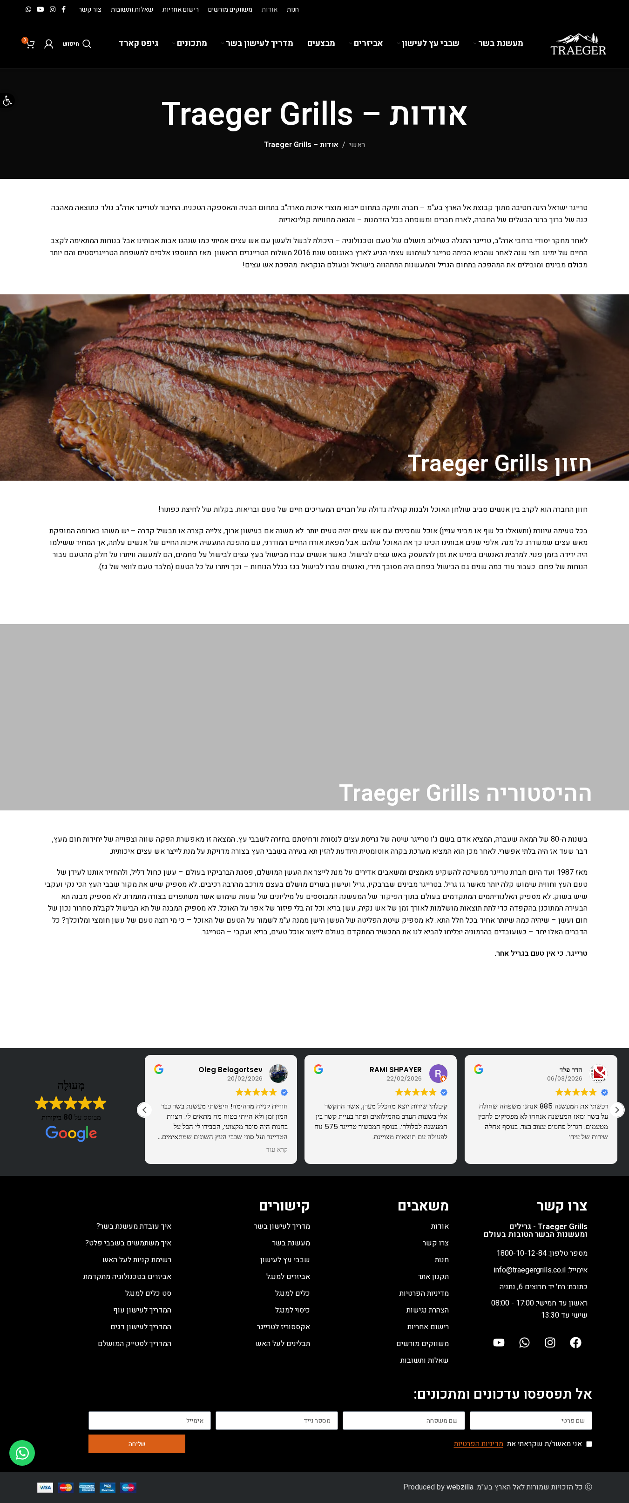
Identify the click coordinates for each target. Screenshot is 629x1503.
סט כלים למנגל (148, 1293)
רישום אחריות (428, 1327)
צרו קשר (436, 1243)
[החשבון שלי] (49, 43)
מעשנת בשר (291, 1243)
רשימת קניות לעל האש (136, 1259)
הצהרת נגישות (427, 1310)
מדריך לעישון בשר (282, 1226)
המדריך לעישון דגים (140, 1327)
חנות (442, 1259)
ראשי (357, 144)
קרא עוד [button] (277, 1150)
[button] (617, 1110)
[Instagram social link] (52, 9)
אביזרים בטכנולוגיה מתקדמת (127, 1276)
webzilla (459, 1487)
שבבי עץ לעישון (285, 1259)
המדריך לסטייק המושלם (134, 1343)
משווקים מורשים (422, 1343)
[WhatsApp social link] (28, 9)
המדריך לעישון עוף (142, 1310)
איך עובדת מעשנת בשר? (133, 1226)
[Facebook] (576, 1342)
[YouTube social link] (40, 9)
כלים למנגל (292, 1293)
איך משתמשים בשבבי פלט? (128, 1243)
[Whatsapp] (524, 1342)
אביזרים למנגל (288, 1276)
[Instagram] (550, 1342)
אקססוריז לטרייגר (283, 1327)
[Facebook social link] (63, 9)
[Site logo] (578, 43)
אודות (440, 1226)
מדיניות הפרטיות (424, 1293)
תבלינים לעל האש (283, 1343)
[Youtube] (499, 1342)
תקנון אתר (433, 1276)
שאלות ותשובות (424, 1360)
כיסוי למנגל (292, 1310)
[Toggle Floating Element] (22, 1453)
